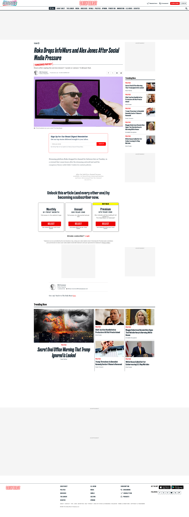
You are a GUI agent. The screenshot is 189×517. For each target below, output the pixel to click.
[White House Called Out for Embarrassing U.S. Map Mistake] (150, 144)
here (74, 295)
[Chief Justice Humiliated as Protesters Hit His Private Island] (150, 102)
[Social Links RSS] (175, 493)
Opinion (104, 8)
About (62, 503)
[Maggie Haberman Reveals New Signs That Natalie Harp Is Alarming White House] (150, 130)
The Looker (70, 8)
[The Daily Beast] (88, 3)
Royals (91, 8)
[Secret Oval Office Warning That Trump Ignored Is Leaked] (150, 90)
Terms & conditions (124, 503)
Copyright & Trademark (138, 503)
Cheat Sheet (61, 8)
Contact (67, 503)
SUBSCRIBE (175, 3)
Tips (72, 503)
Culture (93, 497)
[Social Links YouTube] (171, 493)
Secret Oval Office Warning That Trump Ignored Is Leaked (64, 352)
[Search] (186, 8)
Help (86, 503)
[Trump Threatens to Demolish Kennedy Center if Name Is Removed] (150, 116)
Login (87, 236)
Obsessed (84, 8)
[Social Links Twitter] (163, 493)
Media (77, 8)
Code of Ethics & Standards (102, 503)
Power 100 (112, 8)
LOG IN (183, 3)
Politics (98, 8)
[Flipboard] (179, 493)
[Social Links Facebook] (159, 493)
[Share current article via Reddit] (121, 73)
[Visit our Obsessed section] (16, 3)
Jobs (75, 503)
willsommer (62, 288)
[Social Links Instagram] (167, 493)
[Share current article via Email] (117, 73)
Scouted (137, 8)
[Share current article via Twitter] (112, 73)
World (92, 493)
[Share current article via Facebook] (108, 73)
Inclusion (114, 503)
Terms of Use (72, 146)
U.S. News (129, 8)
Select (51, 224)
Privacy (90, 503)
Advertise (81, 503)
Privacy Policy (80, 146)
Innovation (120, 8)
